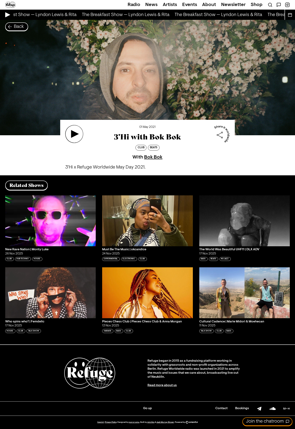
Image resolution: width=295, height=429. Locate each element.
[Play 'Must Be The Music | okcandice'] (147, 220)
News (151, 4)
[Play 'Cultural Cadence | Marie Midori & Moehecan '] (244, 292)
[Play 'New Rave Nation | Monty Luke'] (50, 220)
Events (189, 4)
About (209, 4)
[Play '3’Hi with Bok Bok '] (74, 134)
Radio (134, 4)
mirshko (151, 422)
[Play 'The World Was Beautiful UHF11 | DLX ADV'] (244, 220)
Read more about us (162, 385)
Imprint (100, 422)
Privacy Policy (111, 422)
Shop (256, 4)
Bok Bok (153, 157)
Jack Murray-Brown (165, 422)
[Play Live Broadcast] (6, 15)
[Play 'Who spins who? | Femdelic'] (50, 292)
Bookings (242, 408)
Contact (221, 408)
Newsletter (233, 4)
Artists (170, 4)
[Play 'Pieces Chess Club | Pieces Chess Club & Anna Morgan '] (147, 292)
